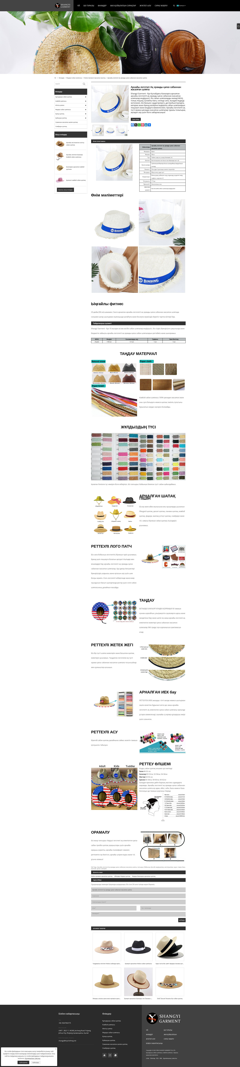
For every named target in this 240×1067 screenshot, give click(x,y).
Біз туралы (168, 1030)
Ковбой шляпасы (60, 101)
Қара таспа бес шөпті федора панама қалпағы (171, 963)
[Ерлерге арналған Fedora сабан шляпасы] (138, 946)
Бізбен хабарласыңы (154, 1043)
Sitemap (152, 1058)
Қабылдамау (23, 1062)
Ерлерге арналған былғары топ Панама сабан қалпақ (139, 998)
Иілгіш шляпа (59, 105)
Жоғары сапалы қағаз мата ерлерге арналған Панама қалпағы (108, 998)
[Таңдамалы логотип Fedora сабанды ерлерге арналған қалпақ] (107, 946)
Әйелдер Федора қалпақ (122, 876)
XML (161, 1058)
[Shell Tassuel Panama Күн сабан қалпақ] (170, 981)
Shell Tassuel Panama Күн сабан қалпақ (170, 998)
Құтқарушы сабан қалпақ (63, 97)
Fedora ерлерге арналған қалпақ (95, 78)
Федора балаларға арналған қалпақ (143, 876)
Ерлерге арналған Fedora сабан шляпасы (138, 963)
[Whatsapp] (115, 1055)
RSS (157, 1058)
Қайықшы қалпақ (61, 118)
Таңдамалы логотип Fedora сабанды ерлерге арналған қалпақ (108, 963)
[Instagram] (110, 1055)
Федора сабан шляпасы (74, 78)
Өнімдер (61, 78)
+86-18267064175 (65, 1023)
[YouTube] (104, 1055)
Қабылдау (36, 1062)
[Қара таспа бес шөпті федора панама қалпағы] (170, 946)
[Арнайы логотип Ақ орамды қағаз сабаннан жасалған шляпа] (98, 130)
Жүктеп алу (150, 1039)
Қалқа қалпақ (59, 114)
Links (147, 1058)
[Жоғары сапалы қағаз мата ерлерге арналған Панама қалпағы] (107, 981)
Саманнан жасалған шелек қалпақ (66, 122)
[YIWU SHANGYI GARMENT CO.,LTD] (63, 5)
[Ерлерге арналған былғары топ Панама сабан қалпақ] (138, 981)
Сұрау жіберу (135, 119)
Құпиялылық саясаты (170, 1058)
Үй (147, 1030)
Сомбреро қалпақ (61, 126)
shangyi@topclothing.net (67, 1041)
